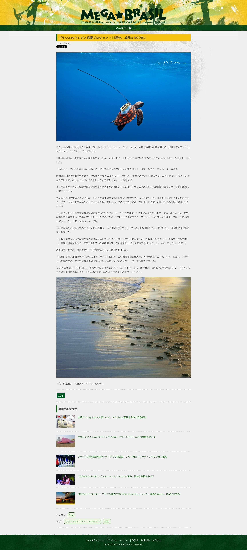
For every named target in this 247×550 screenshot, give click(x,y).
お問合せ (157, 540)
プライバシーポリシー (117, 540)
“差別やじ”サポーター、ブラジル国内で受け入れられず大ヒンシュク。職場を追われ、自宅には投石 (129, 494)
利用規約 (145, 540)
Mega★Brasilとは (94, 540)
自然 (106, 521)
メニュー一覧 (123, 27)
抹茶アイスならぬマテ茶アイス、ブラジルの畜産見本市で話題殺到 (112, 417)
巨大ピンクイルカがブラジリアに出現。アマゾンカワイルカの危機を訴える (117, 436)
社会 (71, 514)
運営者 (135, 540)
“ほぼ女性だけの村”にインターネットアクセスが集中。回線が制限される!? (116, 476)
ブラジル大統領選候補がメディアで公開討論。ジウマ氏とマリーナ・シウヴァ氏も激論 (122, 456)
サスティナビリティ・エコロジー (82, 521)
